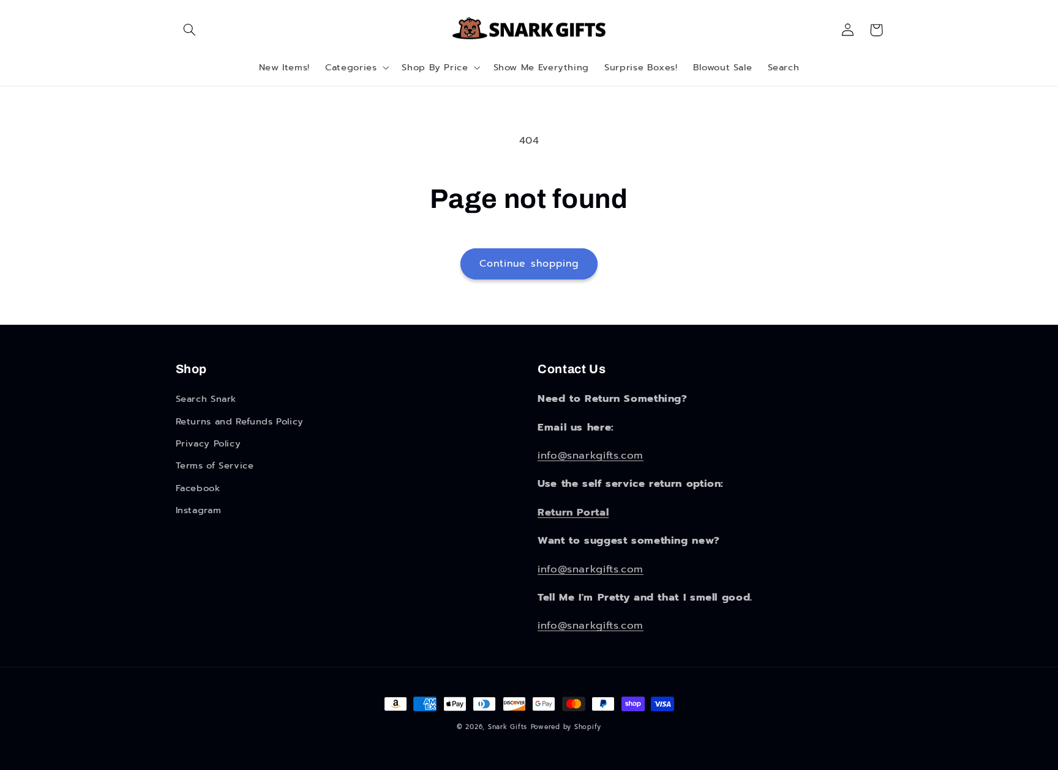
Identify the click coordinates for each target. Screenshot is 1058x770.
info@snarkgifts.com (590, 455)
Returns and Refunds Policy (240, 421)
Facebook (198, 488)
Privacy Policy (208, 443)
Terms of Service (215, 465)
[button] (190, 30)
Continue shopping (529, 263)
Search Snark (206, 398)
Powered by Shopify (566, 726)
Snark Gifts (507, 726)
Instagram (199, 510)
